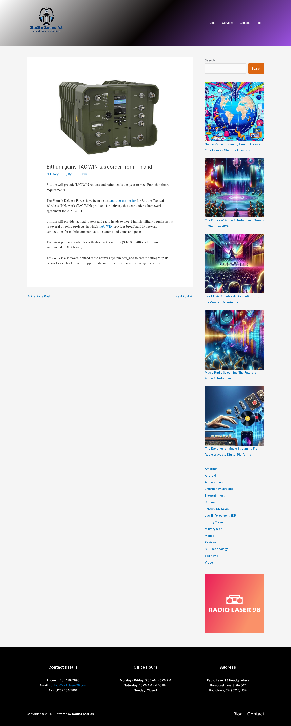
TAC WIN (106, 226)
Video (209, 562)
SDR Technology (216, 549)
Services (228, 22)
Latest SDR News (217, 509)
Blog (258, 22)
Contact (245, 22)
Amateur (211, 469)
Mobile (209, 536)
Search (210, 60)
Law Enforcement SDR (220, 515)
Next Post (184, 296)
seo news (211, 556)
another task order (123, 200)
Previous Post (38, 296)
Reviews (210, 542)
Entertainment (215, 495)
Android (210, 475)
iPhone (210, 502)
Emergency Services (219, 489)
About (212, 22)
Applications (214, 482)
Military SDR (57, 174)
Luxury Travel (214, 522)
